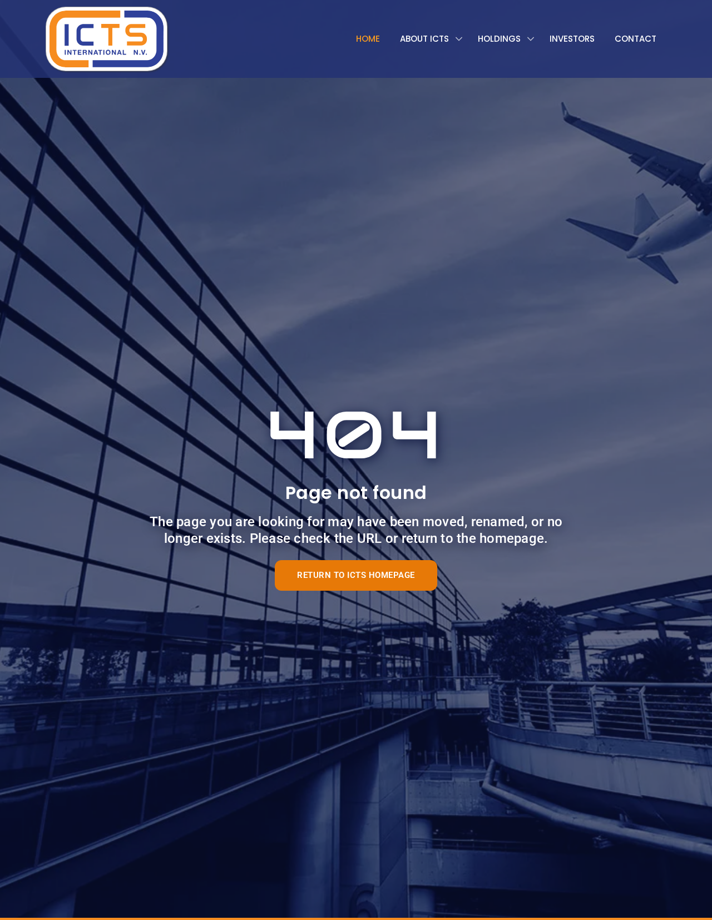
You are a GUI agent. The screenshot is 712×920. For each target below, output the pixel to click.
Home (368, 38)
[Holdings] (504, 39)
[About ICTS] (429, 39)
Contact (635, 38)
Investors (572, 38)
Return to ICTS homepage (356, 575)
